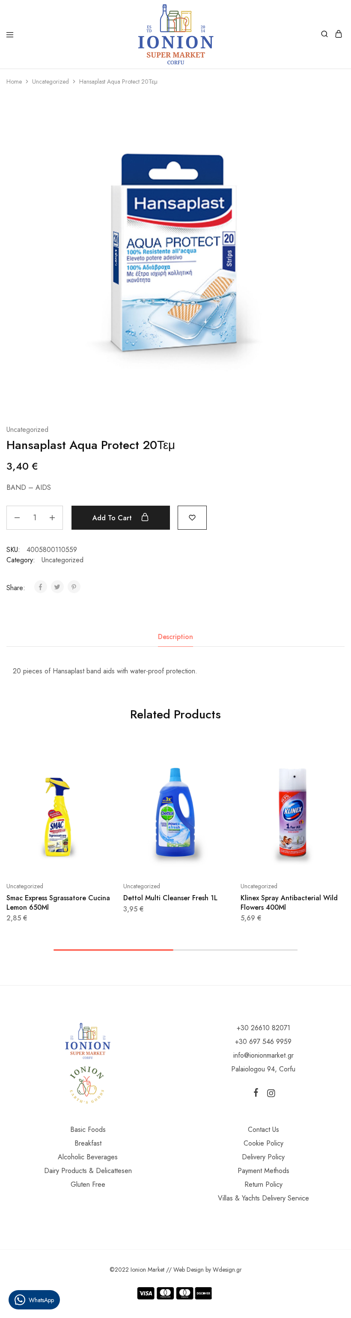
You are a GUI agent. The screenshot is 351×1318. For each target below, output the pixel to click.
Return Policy (263, 1184)
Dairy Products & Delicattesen (88, 1171)
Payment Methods (263, 1171)
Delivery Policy (263, 1157)
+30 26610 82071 (263, 1028)
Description (175, 637)
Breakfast (87, 1143)
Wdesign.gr (227, 1269)
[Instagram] (269, 1095)
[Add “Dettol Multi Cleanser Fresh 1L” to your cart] (222, 757)
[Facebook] (258, 1094)
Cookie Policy (263, 1143)
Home (14, 81)
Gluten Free (88, 1184)
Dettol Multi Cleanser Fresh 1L (170, 898)
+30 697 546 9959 (263, 1042)
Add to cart (113, 518)
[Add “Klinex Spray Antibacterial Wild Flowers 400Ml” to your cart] (339, 757)
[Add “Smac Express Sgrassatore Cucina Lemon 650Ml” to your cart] (104, 757)
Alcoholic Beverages (88, 1157)
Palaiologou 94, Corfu (263, 1069)
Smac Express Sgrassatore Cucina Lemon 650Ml (58, 902)
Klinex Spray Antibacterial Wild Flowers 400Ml (289, 902)
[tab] (175, 636)
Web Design (188, 1269)
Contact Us (263, 1129)
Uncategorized (50, 81)
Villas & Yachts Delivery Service (263, 1198)
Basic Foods (88, 1129)
